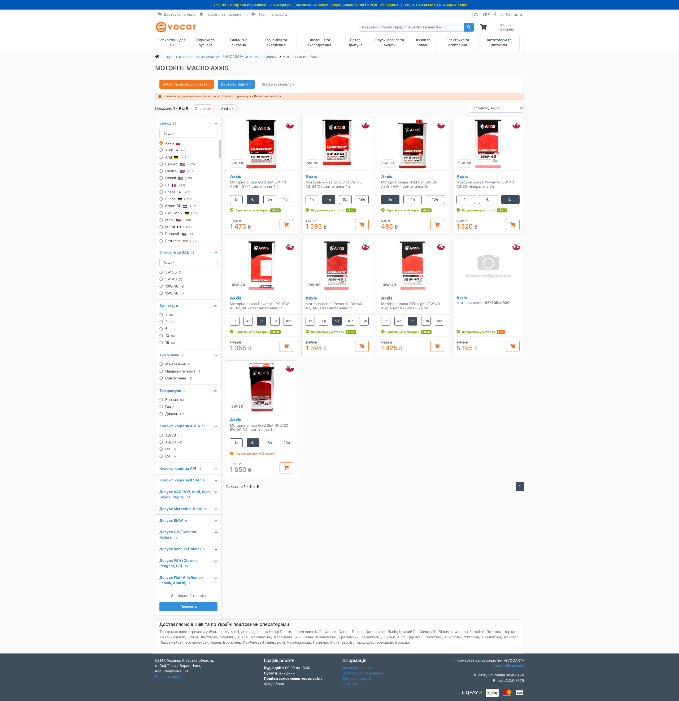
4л (253, 199)
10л (345, 199)
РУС (474, 14)
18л (362, 199)
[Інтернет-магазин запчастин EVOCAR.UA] (177, 27)
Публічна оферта (272, 14)
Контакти (514, 14)
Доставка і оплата (180, 14)
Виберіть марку (234, 84)
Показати (188, 607)
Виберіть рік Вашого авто (185, 84)
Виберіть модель (276, 84)
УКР (486, 14)
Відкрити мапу (167, 676)
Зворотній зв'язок (508, 666)
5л (270, 199)
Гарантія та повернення (227, 14)
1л (236, 199)
